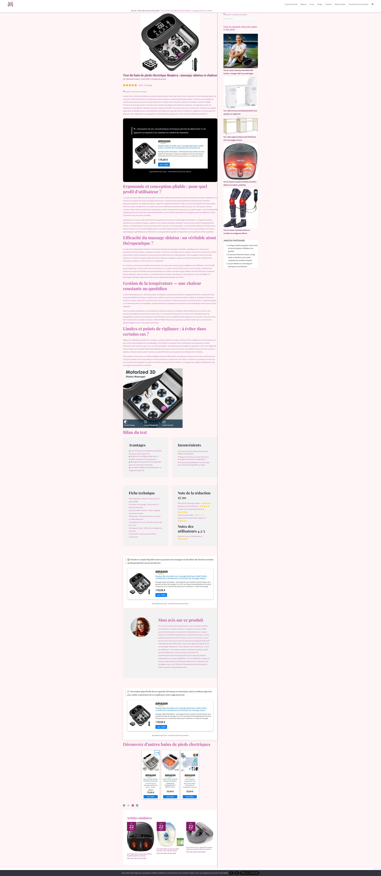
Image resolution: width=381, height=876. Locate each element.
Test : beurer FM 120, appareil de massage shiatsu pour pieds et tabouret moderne (199, 848)
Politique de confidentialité (249, 873)
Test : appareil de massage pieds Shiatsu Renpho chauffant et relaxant (139, 855)
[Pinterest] (133, 805)
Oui (231, 873)
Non (236, 873)
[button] (373, 4)
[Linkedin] (137, 805)
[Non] (379, 873)
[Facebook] (124, 805)
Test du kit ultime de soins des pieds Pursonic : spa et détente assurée (168, 850)
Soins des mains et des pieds (136, 858)
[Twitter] (128, 805)
